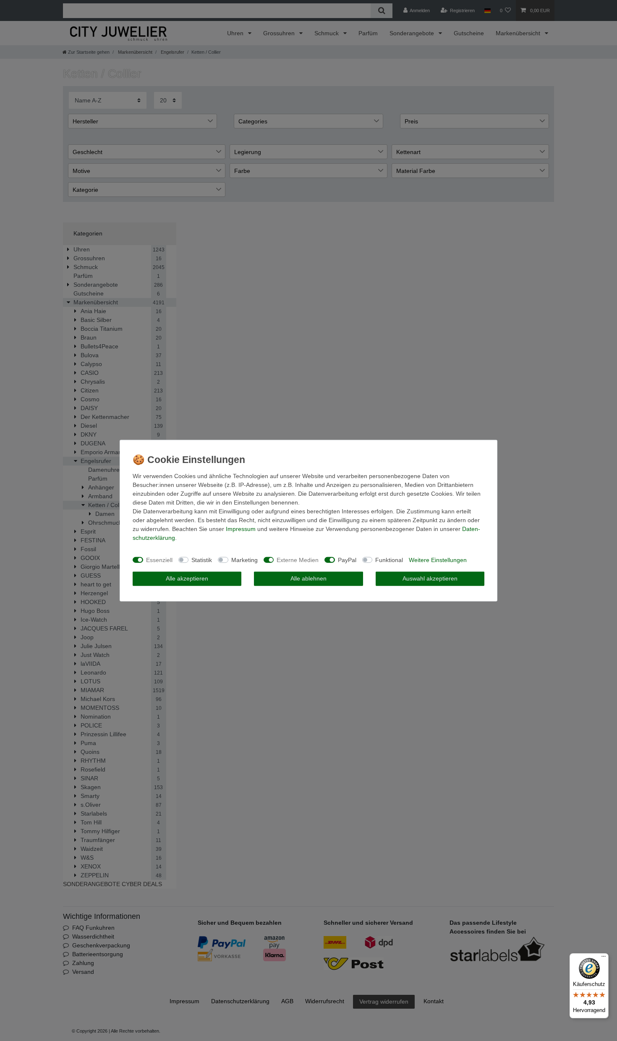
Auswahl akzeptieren (430, 578)
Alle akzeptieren (187, 578)
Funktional (389, 559)
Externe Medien (298, 559)
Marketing (244, 559)
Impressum (241, 529)
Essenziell (159, 559)
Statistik (201, 559)
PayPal (347, 559)
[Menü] (604, 958)
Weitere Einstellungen (438, 559)
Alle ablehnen (308, 578)
